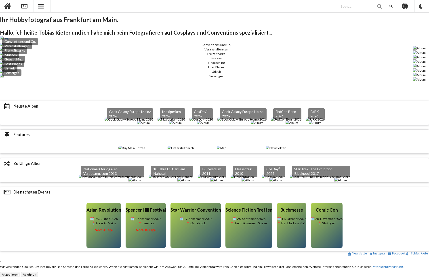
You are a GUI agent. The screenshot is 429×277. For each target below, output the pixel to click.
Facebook (399, 253)
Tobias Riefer (419, 253)
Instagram (380, 253)
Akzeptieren (10, 274)
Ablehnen (29, 274)
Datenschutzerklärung (387, 267)
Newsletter (360, 253)
